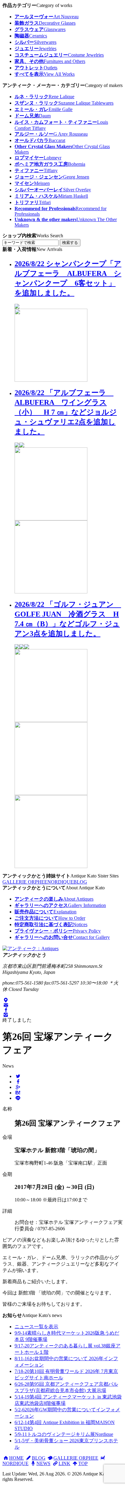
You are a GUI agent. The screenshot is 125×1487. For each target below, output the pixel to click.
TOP (83, 1463)
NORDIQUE (60, 881)
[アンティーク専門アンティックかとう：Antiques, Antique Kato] (30, 948)
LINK (64, 1463)
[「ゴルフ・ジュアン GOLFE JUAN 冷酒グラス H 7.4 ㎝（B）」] (51, 720)
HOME (16, 1458)
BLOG (80, 881)
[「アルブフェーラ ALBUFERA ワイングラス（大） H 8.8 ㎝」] (51, 591)
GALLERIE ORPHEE (24, 881)
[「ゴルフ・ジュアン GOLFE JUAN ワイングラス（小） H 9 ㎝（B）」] (51, 793)
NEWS (43, 1463)
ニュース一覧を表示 (36, 1326)
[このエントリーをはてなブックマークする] (18, 1092)
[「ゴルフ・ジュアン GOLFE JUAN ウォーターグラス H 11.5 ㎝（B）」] (51, 866)
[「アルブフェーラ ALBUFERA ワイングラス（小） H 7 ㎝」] (51, 518)
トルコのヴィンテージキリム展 (64, 1434)
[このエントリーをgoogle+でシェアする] (18, 1087)
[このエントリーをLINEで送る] (18, 1098)
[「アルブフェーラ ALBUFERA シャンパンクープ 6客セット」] (51, 380)
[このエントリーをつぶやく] (18, 1076)
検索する (70, 242)
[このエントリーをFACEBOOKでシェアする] (18, 1081)
